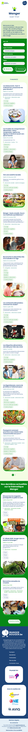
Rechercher (9, 69)
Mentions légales (14, 720)
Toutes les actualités (14, 621)
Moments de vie (8, 54)
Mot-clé (5, 41)
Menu (24, 3)
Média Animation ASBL (15, 728)
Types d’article (7, 48)
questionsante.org (20, 725)
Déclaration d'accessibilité (14, 730)
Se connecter (14, 723)
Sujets (5, 60)
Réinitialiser (21, 69)
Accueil (12, 17)
